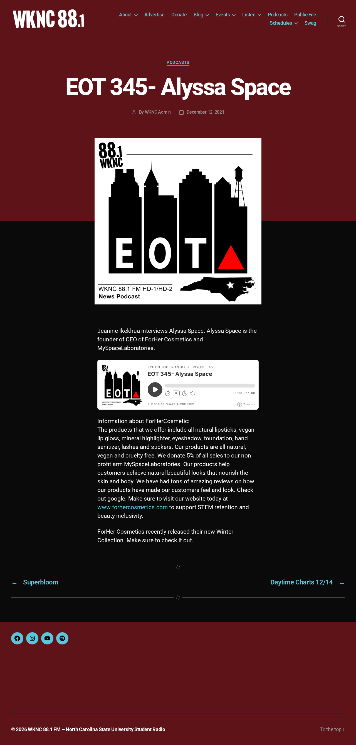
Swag (310, 23)
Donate (179, 15)
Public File (305, 15)
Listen (248, 15)
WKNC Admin (158, 112)
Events (223, 15)
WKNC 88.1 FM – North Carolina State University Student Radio (96, 729)
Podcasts (277, 15)
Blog (198, 15)
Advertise (154, 15)
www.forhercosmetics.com (132, 507)
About (125, 15)
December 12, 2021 (205, 112)
